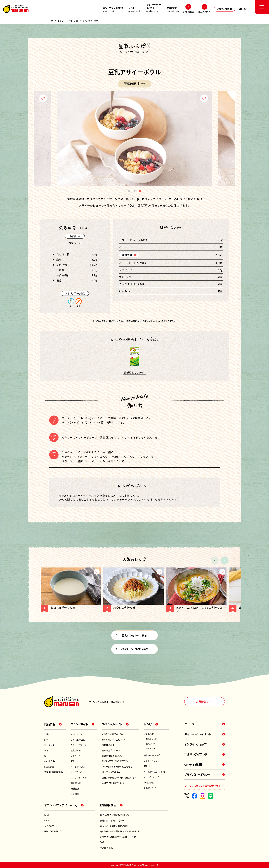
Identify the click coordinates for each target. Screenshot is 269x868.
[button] (224, 560)
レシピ (61, 21)
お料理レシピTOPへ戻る (134, 649)
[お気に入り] (43, 98)
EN (240, 8)
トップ (50, 21)
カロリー (74, 236)
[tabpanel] (134, 138)
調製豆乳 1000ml (134, 372)
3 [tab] (140, 191)
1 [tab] (129, 191)
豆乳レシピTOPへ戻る (134, 635)
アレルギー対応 (75, 293)
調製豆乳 (127, 255)
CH (246, 8)
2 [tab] (134, 191)
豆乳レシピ (73, 21)
